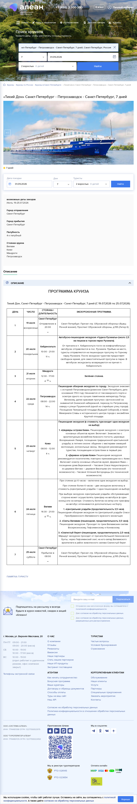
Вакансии (52, 652)
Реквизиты (53, 648)
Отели (24, 22)
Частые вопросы (100, 641)
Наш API (51, 699)
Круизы (10, 85)
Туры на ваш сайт (56, 696)
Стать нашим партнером (60, 659)
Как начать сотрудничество (62, 677)
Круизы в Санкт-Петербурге (48, 85)
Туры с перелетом (46, 22)
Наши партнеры (56, 656)
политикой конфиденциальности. (91, 609)
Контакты (96, 699)
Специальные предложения (106, 692)
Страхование (98, 648)
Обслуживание (99, 677)
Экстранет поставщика (59, 667)
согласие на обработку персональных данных (69, 800)
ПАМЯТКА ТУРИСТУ (17, 576)
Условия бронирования (104, 645)
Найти (98, 66)
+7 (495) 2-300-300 (69, 7)
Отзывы (51, 645)
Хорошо (125, 799)
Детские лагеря (96, 22)
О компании (53, 641)
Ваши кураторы (55, 685)
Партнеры (96, 688)
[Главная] (4, 85)
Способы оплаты (56, 692)
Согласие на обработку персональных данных (72, 707)
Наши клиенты (99, 681)
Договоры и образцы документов (65, 688)
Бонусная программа (58, 681)
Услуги (94, 685)
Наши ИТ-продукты (57, 663)
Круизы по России (24, 85)
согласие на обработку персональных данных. (102, 613)
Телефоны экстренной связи (19, 673)
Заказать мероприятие (103, 696)
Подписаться (123, 599)
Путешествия (71, 22)
